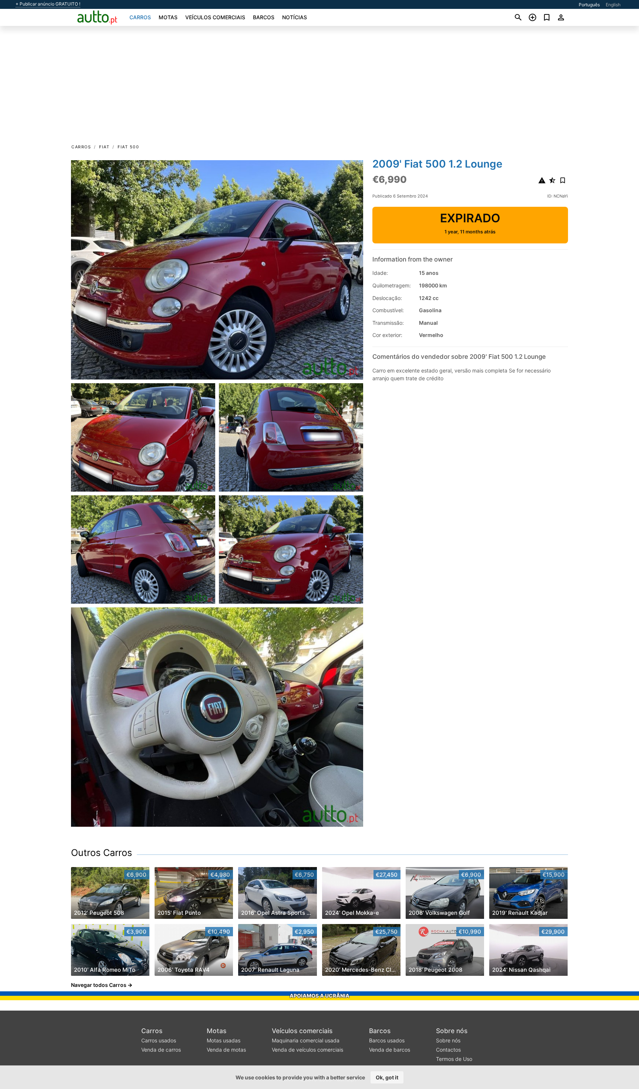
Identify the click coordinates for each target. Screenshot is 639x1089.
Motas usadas (223, 1040)
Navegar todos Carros (98, 985)
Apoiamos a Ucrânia (319, 995)
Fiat (104, 146)
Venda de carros (161, 1049)
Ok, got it (387, 1077)
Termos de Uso (454, 1059)
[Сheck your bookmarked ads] (547, 17)
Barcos (263, 17)
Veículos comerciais (215, 17)
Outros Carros (101, 852)
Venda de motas (226, 1049)
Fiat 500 (128, 146)
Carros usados (158, 1040)
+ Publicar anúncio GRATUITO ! (48, 4)
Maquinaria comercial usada (305, 1040)
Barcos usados (387, 1040)
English (613, 4)
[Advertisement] (319, 87)
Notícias (294, 17)
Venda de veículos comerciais (307, 1049)
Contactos (448, 1049)
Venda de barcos (389, 1049)
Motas (168, 17)
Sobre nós (451, 1031)
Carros (140, 17)
